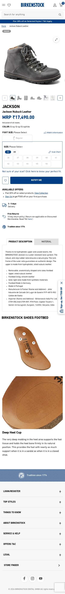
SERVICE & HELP (11, 534)
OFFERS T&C (9, 544)
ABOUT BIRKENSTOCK (14, 523)
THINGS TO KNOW (12, 512)
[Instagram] (32, 579)
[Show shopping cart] (60, 5)
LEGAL (6, 555)
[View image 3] (26, 98)
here (30, 219)
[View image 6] (46, 98)
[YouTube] (40, 579)
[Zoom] (56, 39)
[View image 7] (52, 98)
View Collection (41, 193)
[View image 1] (12, 98)
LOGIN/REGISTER (11, 491)
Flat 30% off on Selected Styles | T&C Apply (32, 21)
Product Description (20, 242)
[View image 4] (32, 98)
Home (4, 26)
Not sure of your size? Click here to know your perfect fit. (32, 172)
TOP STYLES (9, 502)
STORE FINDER (11, 565)
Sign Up (9, 197)
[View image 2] (19, 98)
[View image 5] (39, 98)
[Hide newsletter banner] (61, 283)
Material (46, 242)
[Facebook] (24, 579)
